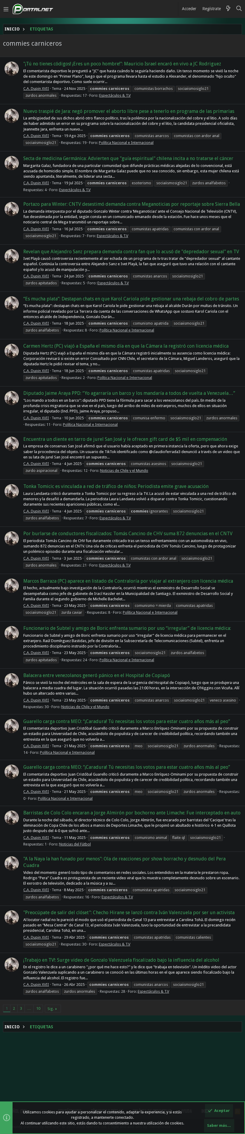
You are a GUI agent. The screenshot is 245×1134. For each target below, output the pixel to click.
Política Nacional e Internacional (126, 142)
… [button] (29, 1008)
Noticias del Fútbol (75, 844)
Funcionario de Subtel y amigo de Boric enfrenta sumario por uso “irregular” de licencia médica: (127, 628)
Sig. (51, 1008)
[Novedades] (228, 9)
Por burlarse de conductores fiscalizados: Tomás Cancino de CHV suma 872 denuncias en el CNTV (127, 533)
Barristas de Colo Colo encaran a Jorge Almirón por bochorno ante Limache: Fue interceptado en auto (132, 813)
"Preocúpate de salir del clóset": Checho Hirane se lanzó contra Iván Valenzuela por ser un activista (129, 912)
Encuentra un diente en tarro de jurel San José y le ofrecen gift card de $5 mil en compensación (125, 439)
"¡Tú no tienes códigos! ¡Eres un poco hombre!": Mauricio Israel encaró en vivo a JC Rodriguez (122, 64)
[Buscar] (239, 9)
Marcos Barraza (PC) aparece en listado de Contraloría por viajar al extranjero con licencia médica (128, 581)
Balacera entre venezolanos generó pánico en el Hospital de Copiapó (96, 675)
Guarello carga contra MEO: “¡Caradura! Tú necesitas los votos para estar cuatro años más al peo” (126, 721)
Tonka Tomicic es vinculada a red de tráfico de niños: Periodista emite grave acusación (116, 486)
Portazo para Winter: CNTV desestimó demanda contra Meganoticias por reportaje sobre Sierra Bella (131, 204)
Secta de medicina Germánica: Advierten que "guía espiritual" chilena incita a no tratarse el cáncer (128, 158)
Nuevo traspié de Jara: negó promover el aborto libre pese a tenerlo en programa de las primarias (128, 111)
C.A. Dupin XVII (36, 88)
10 (38, 1008)
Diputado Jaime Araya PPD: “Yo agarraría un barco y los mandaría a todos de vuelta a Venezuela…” (129, 393)
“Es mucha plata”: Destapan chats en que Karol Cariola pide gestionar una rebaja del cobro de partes (131, 299)
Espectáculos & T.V (115, 95)
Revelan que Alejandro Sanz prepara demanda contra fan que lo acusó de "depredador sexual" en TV (131, 251)
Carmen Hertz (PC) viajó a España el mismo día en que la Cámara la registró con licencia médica (126, 346)
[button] (6, 9)
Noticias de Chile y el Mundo (124, 470)
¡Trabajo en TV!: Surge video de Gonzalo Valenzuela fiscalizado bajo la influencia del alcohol (121, 960)
